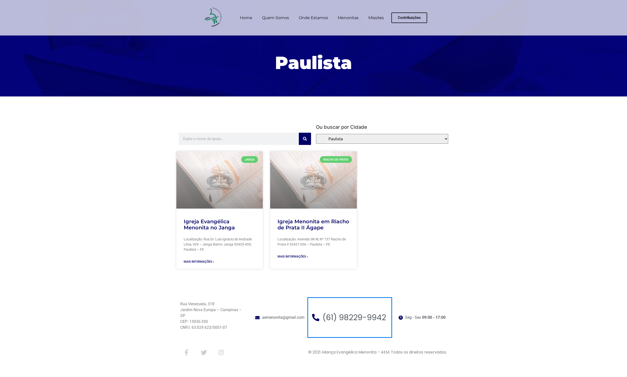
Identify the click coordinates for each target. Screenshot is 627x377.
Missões (376, 17)
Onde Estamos (313, 17)
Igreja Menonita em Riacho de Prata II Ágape (313, 224)
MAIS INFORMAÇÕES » (199, 261)
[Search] (305, 139)
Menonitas (348, 17)
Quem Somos (275, 17)
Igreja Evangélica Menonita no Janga (209, 224)
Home (246, 17)
